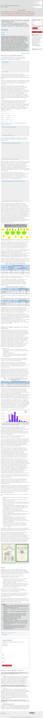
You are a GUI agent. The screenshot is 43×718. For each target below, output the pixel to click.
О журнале (10, 5)
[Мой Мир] (5, 634)
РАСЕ (32, 43)
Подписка (36, 3)
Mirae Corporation (36, 42)
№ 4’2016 (2, 32)
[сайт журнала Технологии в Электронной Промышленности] (16, 713)
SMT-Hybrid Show (38, 41)
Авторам (2, 5)
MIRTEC (33, 45)
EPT (40, 45)
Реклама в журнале (16, 5)
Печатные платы (19, 13)
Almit (39, 44)
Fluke (35, 41)
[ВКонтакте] (2, 634)
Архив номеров (37, 4)
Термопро (35, 36)
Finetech (33, 41)
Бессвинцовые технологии (29, 14)
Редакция (6, 5)
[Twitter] (3, 634)
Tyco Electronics (34, 44)
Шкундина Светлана (4, 29)
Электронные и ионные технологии (7, 14)
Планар (33, 42)
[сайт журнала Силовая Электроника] (10, 713)
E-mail (33, 24)
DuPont (33, 36)
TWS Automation (35, 43)
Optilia (40, 42)
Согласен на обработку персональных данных (36, 26)
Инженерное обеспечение (6, 11)
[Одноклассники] (4, 634)
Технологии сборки (31, 13)
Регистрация (6, 6)
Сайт (3, 661)
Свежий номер (37, 1)
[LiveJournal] (6, 634)
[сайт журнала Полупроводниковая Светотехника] (24, 713)
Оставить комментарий (6, 633)
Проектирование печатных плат (7, 13)
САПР (14, 13)
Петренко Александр (4, 30)
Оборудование (25, 13)
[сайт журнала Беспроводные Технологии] (32, 713)
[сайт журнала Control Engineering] (39, 713)
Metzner (37, 44)
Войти (2, 6)
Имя (3, 654)
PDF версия (3, 34)
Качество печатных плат (19, 14)
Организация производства (16, 11)
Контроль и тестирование (26, 11)
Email (3, 658)
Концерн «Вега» (39, 36)
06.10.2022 (4, 632)
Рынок (33, 11)
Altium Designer (37, 45)
